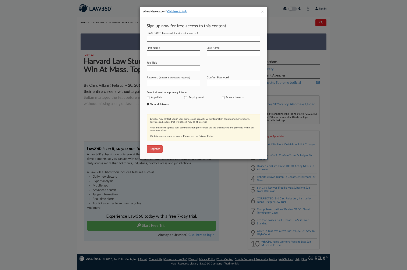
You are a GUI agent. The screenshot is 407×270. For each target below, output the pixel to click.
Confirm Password (218, 77)
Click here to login (177, 11)
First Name (153, 48)
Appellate (156, 97)
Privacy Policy (206, 136)
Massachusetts (235, 97)
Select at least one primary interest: (168, 92)
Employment (196, 97)
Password (168, 77)
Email (172, 33)
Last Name (213, 48)
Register (154, 149)
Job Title (152, 62)
